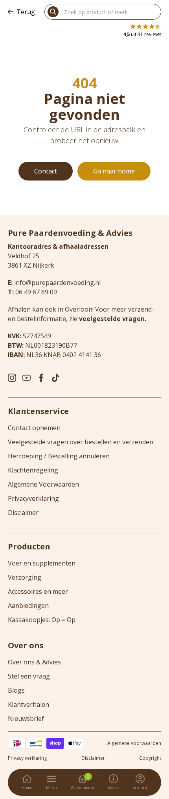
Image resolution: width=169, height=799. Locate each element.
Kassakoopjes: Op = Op (41, 619)
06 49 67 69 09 (36, 292)
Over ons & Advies (34, 662)
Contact (45, 171)
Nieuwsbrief (26, 718)
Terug (26, 11)
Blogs (16, 690)
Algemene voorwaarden (134, 743)
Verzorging (24, 577)
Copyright (150, 758)
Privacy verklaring (27, 758)
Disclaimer (23, 512)
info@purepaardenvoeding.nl (57, 282)
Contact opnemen (34, 427)
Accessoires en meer (38, 591)
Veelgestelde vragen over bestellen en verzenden (80, 442)
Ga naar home (114, 171)
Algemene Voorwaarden (43, 484)
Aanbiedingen (28, 605)
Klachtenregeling (33, 470)
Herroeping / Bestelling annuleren (59, 456)
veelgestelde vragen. (112, 318)
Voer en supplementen (41, 563)
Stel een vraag (29, 676)
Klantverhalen (28, 704)
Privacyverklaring (33, 498)
